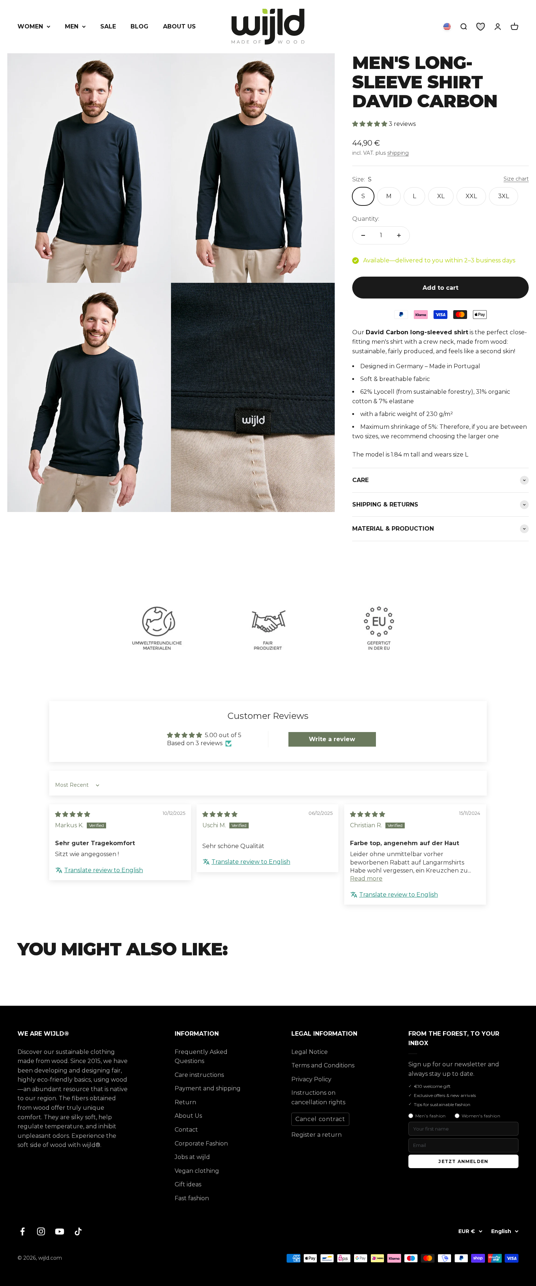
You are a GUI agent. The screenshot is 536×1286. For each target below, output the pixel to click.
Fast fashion (192, 1198)
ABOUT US (179, 26)
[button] (370, 123)
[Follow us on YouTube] (60, 1231)
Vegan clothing (197, 1170)
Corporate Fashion (201, 1143)
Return (185, 1102)
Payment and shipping (208, 1088)
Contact (186, 1129)
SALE (108, 26)
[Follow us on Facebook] (22, 1231)
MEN (71, 26)
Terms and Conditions (322, 1065)
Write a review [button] (332, 739)
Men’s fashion (430, 1115)
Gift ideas (188, 1184)
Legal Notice (309, 1051)
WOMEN (30, 26)
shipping (398, 153)
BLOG (139, 26)
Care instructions (199, 1074)
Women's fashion (481, 1115)
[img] (72, 814)
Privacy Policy (311, 1079)
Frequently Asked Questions (201, 1056)
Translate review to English (103, 870)
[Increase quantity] (398, 235)
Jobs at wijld (192, 1157)
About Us (188, 1115)
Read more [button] (366, 878)
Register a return (316, 1134)
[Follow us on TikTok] (78, 1231)
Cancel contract (320, 1119)
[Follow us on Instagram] (41, 1231)
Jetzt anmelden (463, 1161)
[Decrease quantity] (363, 235)
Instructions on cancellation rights (318, 1097)
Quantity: (365, 218)
